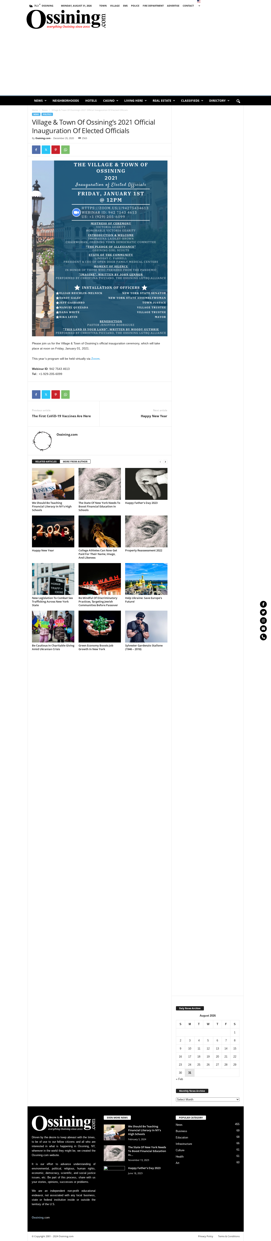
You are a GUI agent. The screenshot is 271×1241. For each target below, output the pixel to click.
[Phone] (263, 637)
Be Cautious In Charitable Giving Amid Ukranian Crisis (53, 647)
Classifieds (190, 101)
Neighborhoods (66, 101)
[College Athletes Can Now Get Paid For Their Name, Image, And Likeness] (100, 531)
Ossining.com (43, 138)
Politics (47, 114)
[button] (238, 101)
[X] (46, 149)
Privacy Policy (205, 1236)
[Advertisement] (195, 20)
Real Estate (162, 101)
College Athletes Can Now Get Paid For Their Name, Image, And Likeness (98, 553)
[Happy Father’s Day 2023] (146, 484)
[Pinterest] (55, 149)
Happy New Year (154, 416)
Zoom (95, 358)
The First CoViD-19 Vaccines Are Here (61, 416)
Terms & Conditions (229, 1236)
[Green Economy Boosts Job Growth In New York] (100, 626)
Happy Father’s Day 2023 (141, 503)
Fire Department (153, 5)
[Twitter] (263, 612)
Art (177, 1163)
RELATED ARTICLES (46, 461)
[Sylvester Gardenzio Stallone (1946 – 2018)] (146, 626)
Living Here (133, 101)
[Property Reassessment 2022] (146, 531)
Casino (109, 101)
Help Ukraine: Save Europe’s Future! (143, 599)
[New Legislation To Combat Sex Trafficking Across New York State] (53, 579)
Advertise (173, 5)
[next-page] (165, 461)
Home (35, 109)
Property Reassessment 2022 (143, 550)
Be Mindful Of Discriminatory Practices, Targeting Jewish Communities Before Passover (98, 601)
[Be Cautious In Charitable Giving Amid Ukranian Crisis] (53, 626)
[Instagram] (263, 620)
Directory (217, 101)
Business (181, 1131)
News (38, 101)
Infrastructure (184, 1143)
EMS (125, 5)
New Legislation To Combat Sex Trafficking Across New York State (52, 601)
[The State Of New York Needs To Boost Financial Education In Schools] (100, 484)
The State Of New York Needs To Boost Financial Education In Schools (99, 506)
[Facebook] (36, 149)
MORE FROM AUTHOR (75, 461)
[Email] (263, 628)
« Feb (179, 1079)
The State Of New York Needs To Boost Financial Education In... (147, 1151)
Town (103, 5)
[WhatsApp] (65, 149)
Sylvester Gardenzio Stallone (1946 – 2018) (144, 647)
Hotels (91, 101)
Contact (188, 5)
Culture (180, 1150)
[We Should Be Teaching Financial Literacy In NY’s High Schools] (53, 484)
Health (180, 1156)
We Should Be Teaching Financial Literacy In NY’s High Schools (52, 506)
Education (182, 1137)
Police (135, 5)
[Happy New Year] (53, 531)
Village (115, 5)
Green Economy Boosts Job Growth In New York (96, 647)
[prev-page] (160, 461)
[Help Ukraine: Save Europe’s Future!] (146, 579)
